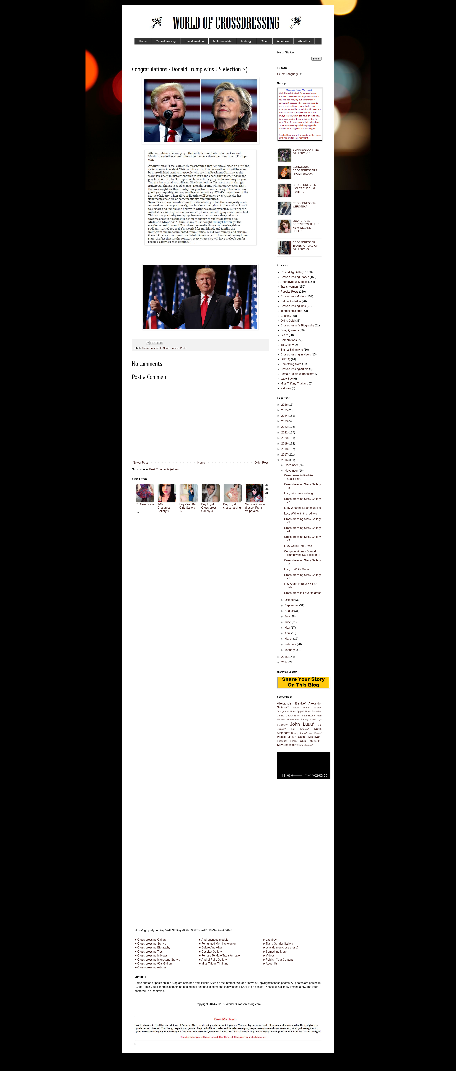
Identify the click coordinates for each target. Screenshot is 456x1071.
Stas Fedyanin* (311, 740)
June (288, 622)
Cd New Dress (145, 504)
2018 (284, 449)
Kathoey (286, 388)
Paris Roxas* (315, 733)
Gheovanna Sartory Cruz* (301, 719)
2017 (284, 454)
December (292, 465)
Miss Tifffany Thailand (294, 383)
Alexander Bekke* (291, 703)
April (288, 633)
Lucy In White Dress (296, 569)
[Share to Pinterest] (161, 343)
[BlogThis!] (151, 343)
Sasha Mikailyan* (310, 736)
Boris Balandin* (313, 711)
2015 (284, 656)
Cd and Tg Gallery (292, 272)
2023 (284, 421)
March (289, 638)
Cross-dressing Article (294, 369)
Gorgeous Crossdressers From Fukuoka (305, 170)
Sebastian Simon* (287, 741)
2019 (284, 443)
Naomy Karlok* (299, 733)
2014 (284, 662)
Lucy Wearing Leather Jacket (302, 507)
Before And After (291, 301)
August (289, 610)
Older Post (261, 462)
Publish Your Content (278, 959)
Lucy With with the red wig (300, 513)
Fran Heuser (308, 715)
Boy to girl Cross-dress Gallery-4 (209, 508)
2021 (284, 432)
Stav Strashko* (286, 744)
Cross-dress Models (293, 296)
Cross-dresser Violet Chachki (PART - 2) (304, 188)
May (288, 627)
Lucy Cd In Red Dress (298, 545)
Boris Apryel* (297, 711)
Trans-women (289, 286)
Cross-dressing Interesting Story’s (158, 959)
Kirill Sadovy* (300, 729)
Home (201, 462)
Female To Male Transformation (220, 955)
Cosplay (286, 315)
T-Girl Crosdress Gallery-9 (163, 508)
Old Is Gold (288, 320)
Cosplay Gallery (210, 951)
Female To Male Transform (297, 373)
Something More (291, 364)
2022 (284, 426)
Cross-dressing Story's (295, 277)
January (290, 649)
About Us (270, 963)
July (288, 616)
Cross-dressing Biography (152, 947)
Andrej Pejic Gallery (213, 959)
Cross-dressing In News (155, 348)
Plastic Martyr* (286, 736)
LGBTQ (285, 359)
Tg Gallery (287, 344)
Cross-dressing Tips (293, 306)
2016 (284, 460)
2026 (284, 404)
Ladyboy (270, 939)
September (292, 605)
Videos (269, 955)
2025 (284, 410)
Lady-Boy (287, 378)
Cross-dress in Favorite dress (302, 592)
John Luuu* (302, 724)
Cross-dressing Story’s (150, 943)
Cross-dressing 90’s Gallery (153, 963)
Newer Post (140, 462)
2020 (284, 438)
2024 (284, 415)
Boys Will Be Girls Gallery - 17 (188, 508)
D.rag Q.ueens (290, 330)
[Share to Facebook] (158, 343)
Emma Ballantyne (292, 349)
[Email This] (148, 343)
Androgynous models (213, 939)
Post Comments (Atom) (163, 469)
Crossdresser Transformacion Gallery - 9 (305, 246)
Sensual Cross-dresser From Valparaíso (255, 508)
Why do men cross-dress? (281, 947)
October (290, 599)
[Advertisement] (200, 548)
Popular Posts (178, 348)
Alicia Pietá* (301, 707)
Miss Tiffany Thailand (213, 963)
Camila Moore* (285, 715)
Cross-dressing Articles (152, 967)
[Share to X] (154, 343)
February (291, 644)
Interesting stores (291, 310)
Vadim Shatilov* (304, 745)
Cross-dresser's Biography (297, 325)
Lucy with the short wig (298, 493)
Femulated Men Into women (218, 943)
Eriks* (297, 715)
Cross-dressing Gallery (150, 939)
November (292, 470)
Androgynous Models (294, 281)
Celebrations (289, 340)
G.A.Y (284, 335)
